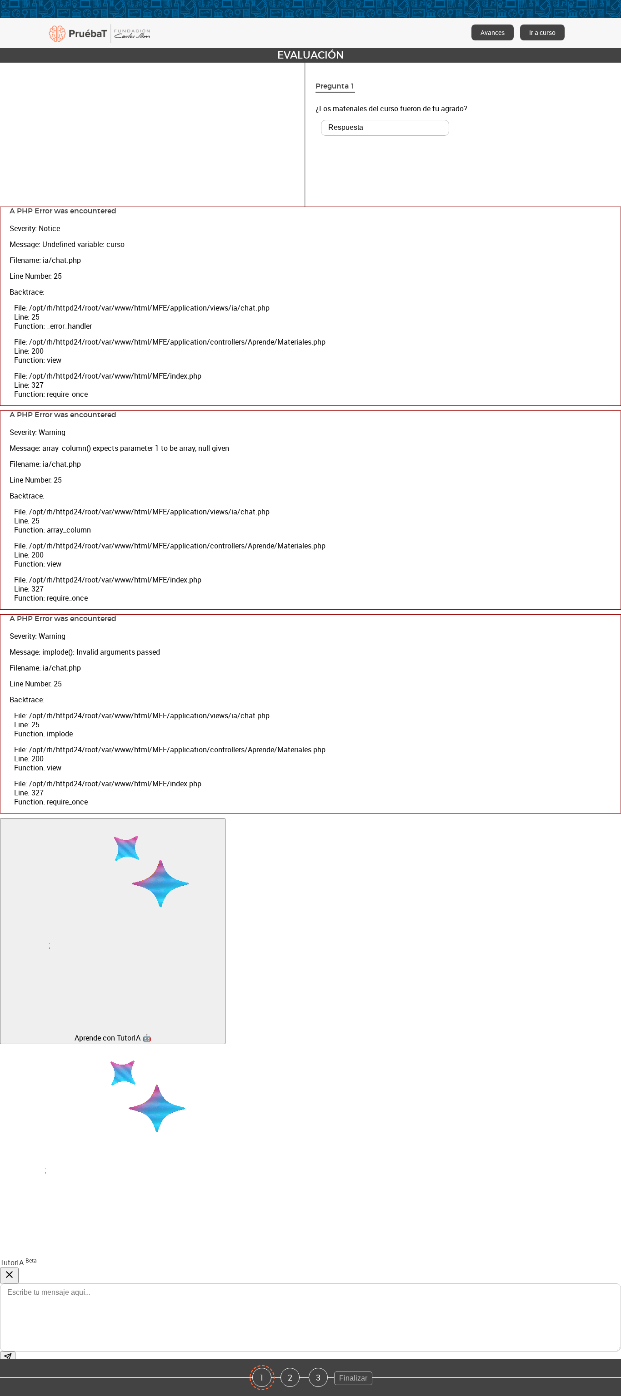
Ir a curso (542, 32)
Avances (493, 32)
